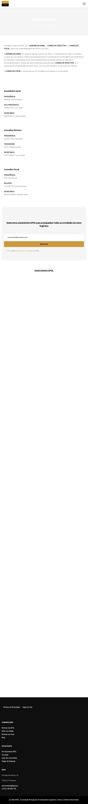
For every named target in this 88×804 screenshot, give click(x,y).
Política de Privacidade (25, 251)
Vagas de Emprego (8, 761)
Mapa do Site (27, 707)
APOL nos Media (7, 731)
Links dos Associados (9, 758)
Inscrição (5, 755)
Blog (3, 737)
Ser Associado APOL (9, 751)
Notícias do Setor (8, 734)
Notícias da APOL (8, 728)
